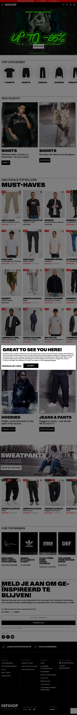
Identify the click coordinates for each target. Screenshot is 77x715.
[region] (38, 357)
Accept (30, 365)
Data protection (50, 360)
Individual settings (11, 366)
